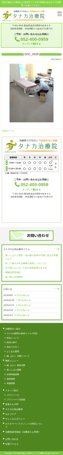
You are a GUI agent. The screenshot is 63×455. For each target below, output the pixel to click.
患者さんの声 (11, 404)
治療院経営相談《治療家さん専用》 (22, 432)
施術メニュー (11, 360)
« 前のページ (8, 131)
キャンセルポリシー (15, 419)
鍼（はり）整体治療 (16, 365)
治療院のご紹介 (13, 329)
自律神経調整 (13, 374)
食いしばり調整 (14, 370)
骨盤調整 (11, 383)
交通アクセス (11, 444)
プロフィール (13, 395)
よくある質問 (13, 351)
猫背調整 (11, 379)
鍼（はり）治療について (18, 356)
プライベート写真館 (16, 399)
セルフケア (10, 414)
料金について (13, 338)
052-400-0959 (34, 41)
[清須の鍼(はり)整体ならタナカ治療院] (23, 20)
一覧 (58, 249)
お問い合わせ (11, 439)
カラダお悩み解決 (14, 409)
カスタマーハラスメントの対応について (24, 425)
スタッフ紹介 (11, 390)
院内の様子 (12, 342)
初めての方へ (13, 347)
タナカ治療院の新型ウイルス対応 (22, 333)
